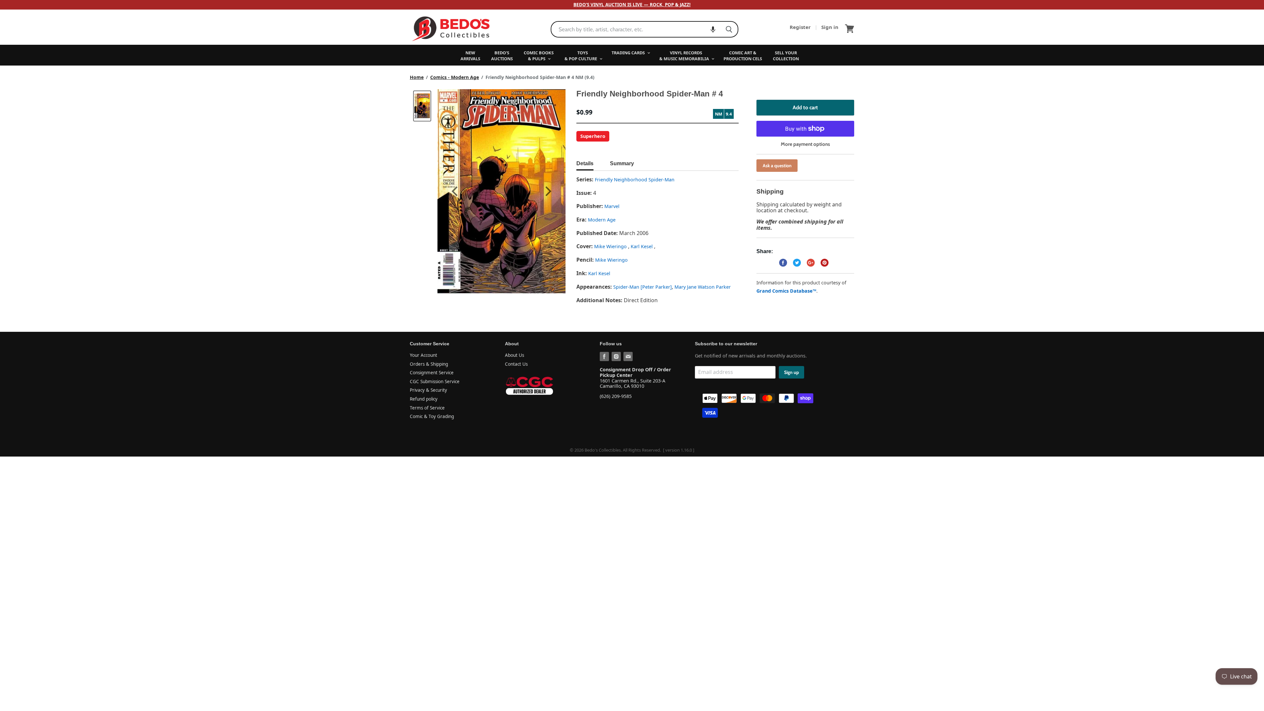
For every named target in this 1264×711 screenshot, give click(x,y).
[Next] (547, 191)
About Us (514, 355)
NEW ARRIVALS (470, 56)
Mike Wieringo (611, 246)
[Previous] (455, 191)
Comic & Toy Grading (432, 416)
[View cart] (849, 28)
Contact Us (516, 364)
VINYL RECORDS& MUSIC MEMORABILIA (684, 56)
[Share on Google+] (811, 263)
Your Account (423, 355)
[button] (713, 29)
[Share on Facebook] (783, 263)
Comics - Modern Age (454, 77)
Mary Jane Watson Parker (702, 287)
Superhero (592, 136)
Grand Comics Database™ (786, 291)
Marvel (611, 206)
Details (584, 163)
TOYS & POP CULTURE (581, 56)
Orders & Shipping (429, 364)
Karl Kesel (642, 246)
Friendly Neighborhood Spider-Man (634, 179)
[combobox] (635, 29)
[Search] (729, 29)
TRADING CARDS (629, 53)
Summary (622, 163)
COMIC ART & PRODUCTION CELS (743, 56)
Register (801, 27)
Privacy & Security (428, 390)
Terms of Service (427, 408)
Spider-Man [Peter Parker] (642, 287)
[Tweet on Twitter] (797, 263)
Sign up (791, 372)
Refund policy (423, 399)
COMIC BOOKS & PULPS (539, 56)
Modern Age (602, 220)
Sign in (829, 27)
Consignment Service (432, 373)
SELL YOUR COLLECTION (786, 56)
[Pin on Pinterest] (825, 263)
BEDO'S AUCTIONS (502, 56)
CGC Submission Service (435, 381)
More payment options (805, 144)
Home (417, 77)
